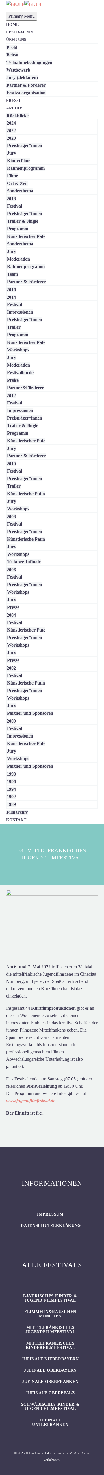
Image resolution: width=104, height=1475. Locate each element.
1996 (11, 781)
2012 (11, 395)
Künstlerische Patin (26, 493)
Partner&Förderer (25, 387)
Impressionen (20, 311)
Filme (12, 175)
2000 (11, 721)
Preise (13, 380)
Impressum (50, 1214)
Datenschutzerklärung (51, 1225)
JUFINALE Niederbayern (50, 1359)
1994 (11, 789)
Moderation (18, 259)
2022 (11, 130)
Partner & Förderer (26, 85)
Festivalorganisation (26, 92)
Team (12, 274)
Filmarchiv (17, 812)
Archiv (14, 108)
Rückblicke (17, 115)
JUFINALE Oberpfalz (50, 1393)
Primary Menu (21, 16)
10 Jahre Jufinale (24, 561)
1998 (11, 774)
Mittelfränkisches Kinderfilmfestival (50, 1345)
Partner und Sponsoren (30, 713)
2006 (11, 569)
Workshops (18, 349)
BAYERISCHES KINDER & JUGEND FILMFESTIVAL (50, 1298)
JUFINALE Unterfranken (50, 1422)
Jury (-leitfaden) (22, 77)
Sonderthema (20, 190)
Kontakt (16, 820)
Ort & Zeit (17, 183)
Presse (13, 100)
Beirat (12, 54)
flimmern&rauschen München (50, 1314)
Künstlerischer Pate (26, 236)
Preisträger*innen (24, 145)
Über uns (16, 40)
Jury (11, 153)
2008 (11, 516)
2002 (11, 668)
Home (12, 24)
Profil (11, 47)
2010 (11, 463)
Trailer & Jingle (22, 221)
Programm (17, 228)
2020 (11, 138)
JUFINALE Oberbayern (50, 1370)
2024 (11, 123)
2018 (11, 198)
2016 (11, 289)
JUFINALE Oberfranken (50, 1382)
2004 (11, 615)
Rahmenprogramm (26, 168)
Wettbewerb (18, 70)
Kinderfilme (18, 160)
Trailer (14, 327)
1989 (11, 804)
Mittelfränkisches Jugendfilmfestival (50, 1329)
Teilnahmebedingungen (29, 62)
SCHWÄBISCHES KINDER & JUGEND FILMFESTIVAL (50, 1406)
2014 (11, 297)
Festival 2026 (20, 32)
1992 (11, 796)
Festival (14, 206)
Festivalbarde (20, 372)
